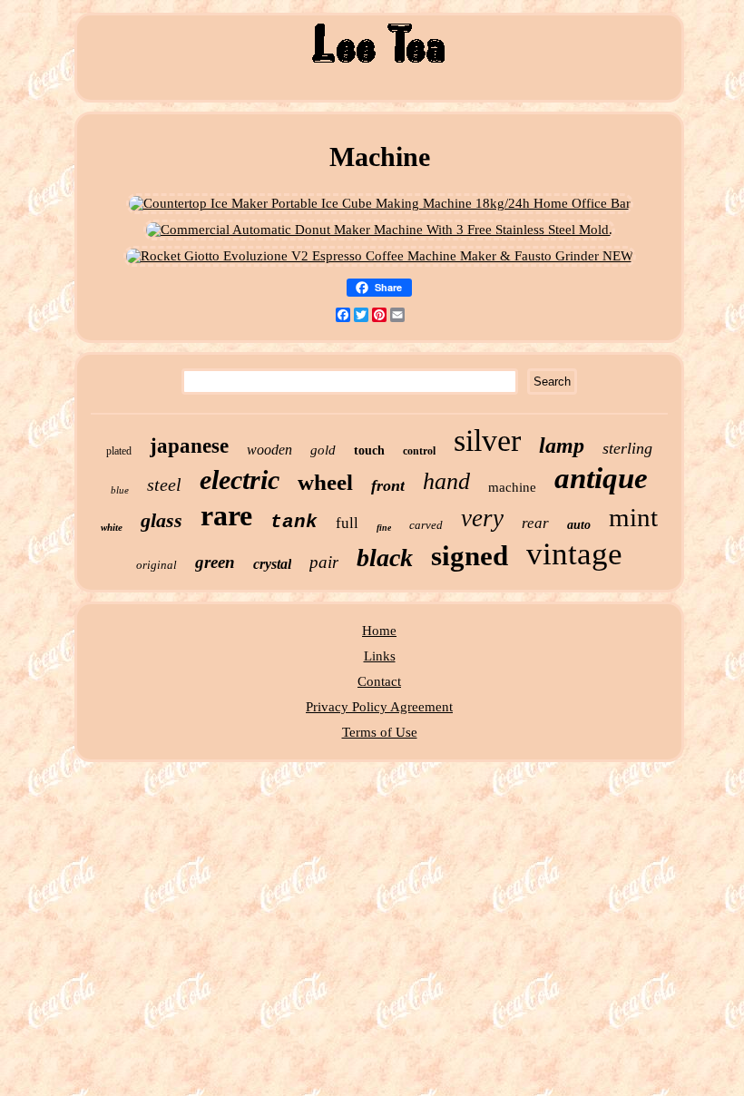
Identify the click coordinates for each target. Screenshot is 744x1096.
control (419, 451)
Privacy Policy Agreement (379, 707)
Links (380, 656)
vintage (574, 554)
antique (601, 478)
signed (469, 556)
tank (294, 522)
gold (323, 450)
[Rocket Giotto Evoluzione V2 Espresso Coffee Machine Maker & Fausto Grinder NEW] (380, 256)
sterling (627, 448)
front (388, 485)
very (482, 518)
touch (369, 450)
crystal (272, 564)
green (215, 562)
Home (379, 630)
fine (384, 528)
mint (633, 517)
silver (487, 440)
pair (323, 562)
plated (119, 451)
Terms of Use (379, 732)
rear (535, 523)
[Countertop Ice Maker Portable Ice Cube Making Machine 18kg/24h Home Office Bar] (379, 203)
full (347, 523)
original (156, 565)
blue (120, 489)
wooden (269, 449)
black (385, 557)
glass (161, 520)
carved (426, 525)
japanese (189, 446)
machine (512, 487)
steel (164, 484)
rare (226, 515)
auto (579, 525)
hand (446, 481)
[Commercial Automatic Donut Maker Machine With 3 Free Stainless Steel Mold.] (379, 229)
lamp (561, 445)
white (111, 527)
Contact (379, 681)
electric (239, 479)
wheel (325, 482)
